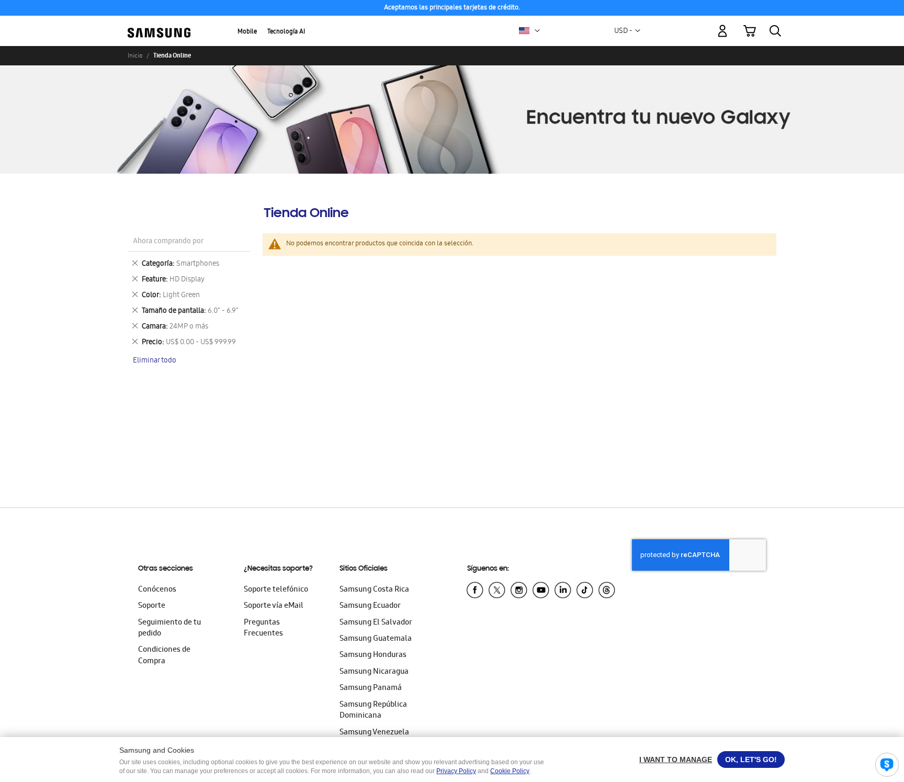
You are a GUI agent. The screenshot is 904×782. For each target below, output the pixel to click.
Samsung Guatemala (376, 639)
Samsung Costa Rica (374, 590)
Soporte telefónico (276, 590)
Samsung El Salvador (376, 623)
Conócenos (157, 590)
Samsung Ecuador (370, 606)
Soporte (151, 606)
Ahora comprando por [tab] (168, 242)
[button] (537, 31)
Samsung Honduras (373, 655)
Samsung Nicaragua (374, 672)
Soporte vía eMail (273, 606)
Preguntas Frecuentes (263, 628)
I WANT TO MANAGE (675, 759)
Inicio (135, 55)
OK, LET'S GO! (751, 759)
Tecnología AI (286, 32)
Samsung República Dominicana (373, 710)
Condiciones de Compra (164, 655)
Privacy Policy (456, 771)
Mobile (247, 32)
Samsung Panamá (371, 688)
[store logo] (159, 24)
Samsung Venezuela (374, 733)
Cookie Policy (509, 771)
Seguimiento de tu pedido (169, 628)
